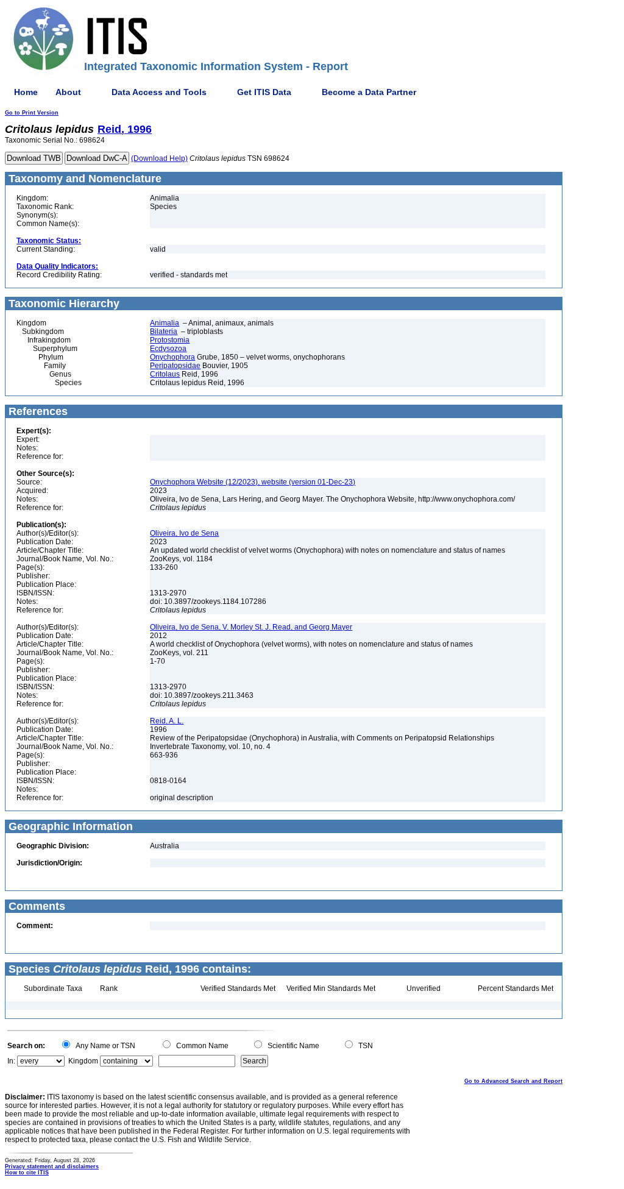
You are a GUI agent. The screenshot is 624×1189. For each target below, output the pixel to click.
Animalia (164, 323)
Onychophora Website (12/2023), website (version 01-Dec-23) (252, 482)
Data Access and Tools (159, 92)
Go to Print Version (31, 113)
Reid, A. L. (166, 721)
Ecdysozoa (168, 348)
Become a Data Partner (369, 92)
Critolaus (165, 374)
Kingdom (83, 1061)
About (68, 92)
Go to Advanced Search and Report (513, 1081)
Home (26, 92)
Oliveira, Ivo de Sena (184, 533)
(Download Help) (159, 158)
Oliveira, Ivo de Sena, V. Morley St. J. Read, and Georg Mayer (251, 627)
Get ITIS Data (264, 92)
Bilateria (163, 331)
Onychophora (172, 357)
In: (11, 1061)
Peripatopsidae (175, 365)
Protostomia (170, 340)
